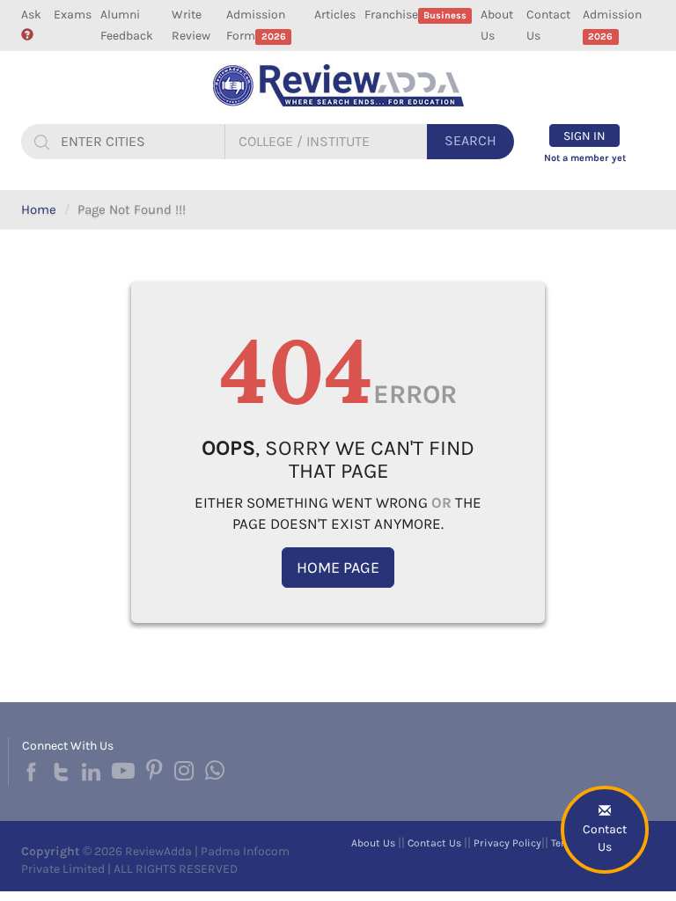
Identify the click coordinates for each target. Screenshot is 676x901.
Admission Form (255, 25)
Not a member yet (585, 158)
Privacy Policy (507, 843)
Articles (335, 14)
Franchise (415, 14)
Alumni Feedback (126, 25)
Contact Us (548, 25)
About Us (497, 25)
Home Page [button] (338, 567)
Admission (612, 24)
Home (38, 209)
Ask (31, 14)
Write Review (191, 25)
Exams (73, 14)
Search (470, 140)
